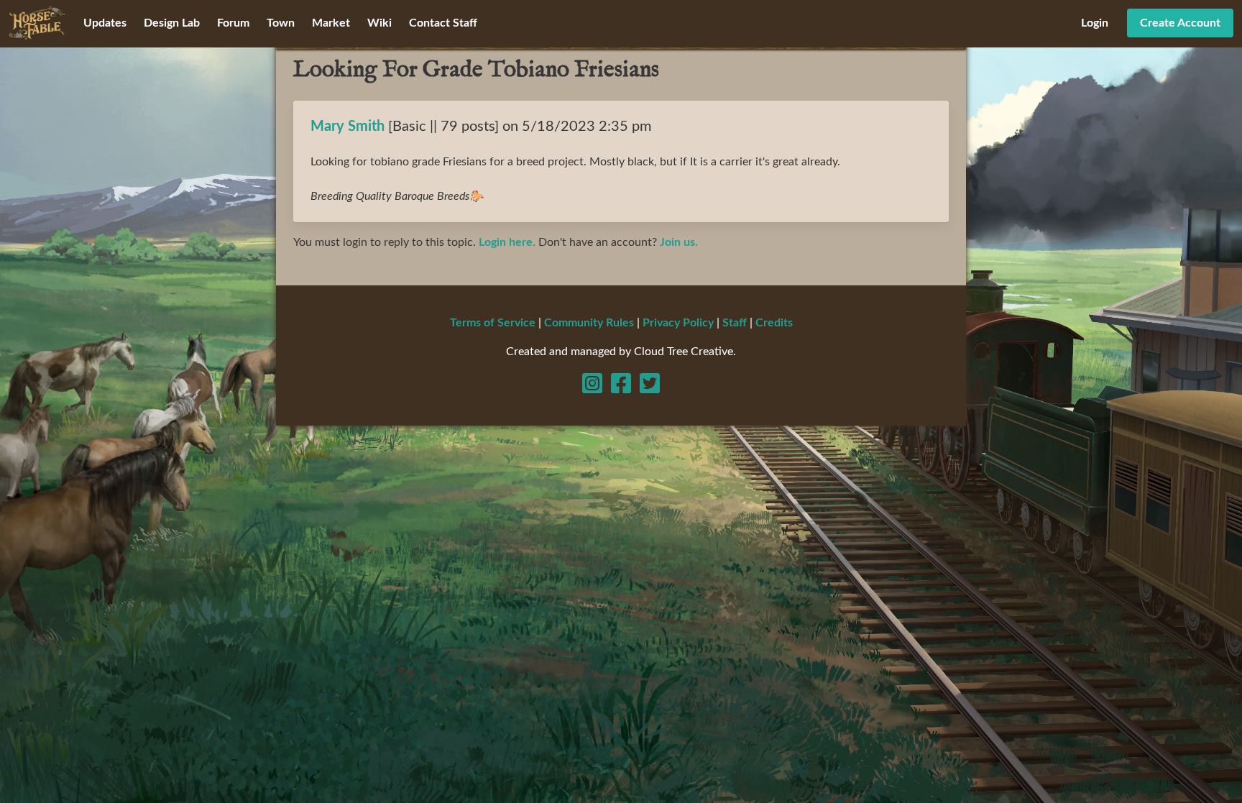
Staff (734, 323)
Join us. (679, 242)
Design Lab (172, 23)
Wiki (379, 23)
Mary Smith (347, 126)
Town (281, 23)
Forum (233, 23)
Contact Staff (443, 23)
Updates (104, 23)
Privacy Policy (678, 323)
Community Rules (589, 323)
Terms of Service (492, 323)
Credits (774, 323)
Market (331, 23)
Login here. (507, 242)
